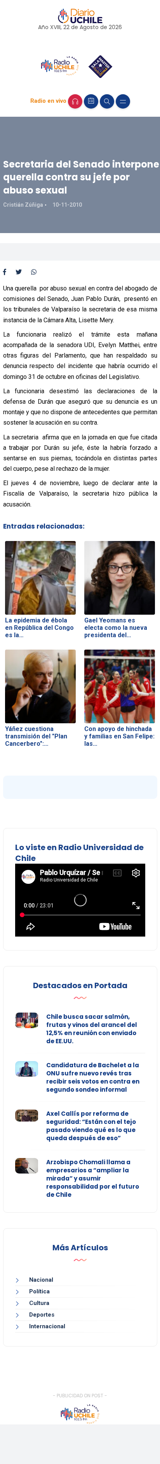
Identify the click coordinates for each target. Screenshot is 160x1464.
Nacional (41, 1279)
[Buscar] (107, 101)
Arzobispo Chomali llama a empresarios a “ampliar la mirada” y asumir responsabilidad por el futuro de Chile (92, 1178)
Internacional (47, 1326)
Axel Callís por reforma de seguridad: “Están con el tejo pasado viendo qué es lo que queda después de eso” (91, 1126)
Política (39, 1291)
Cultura (39, 1303)
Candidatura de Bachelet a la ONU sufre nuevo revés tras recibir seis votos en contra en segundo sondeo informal (92, 1077)
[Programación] (91, 101)
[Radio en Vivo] (75, 101)
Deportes (41, 1314)
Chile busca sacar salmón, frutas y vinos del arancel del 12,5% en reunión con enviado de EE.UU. (91, 1029)
